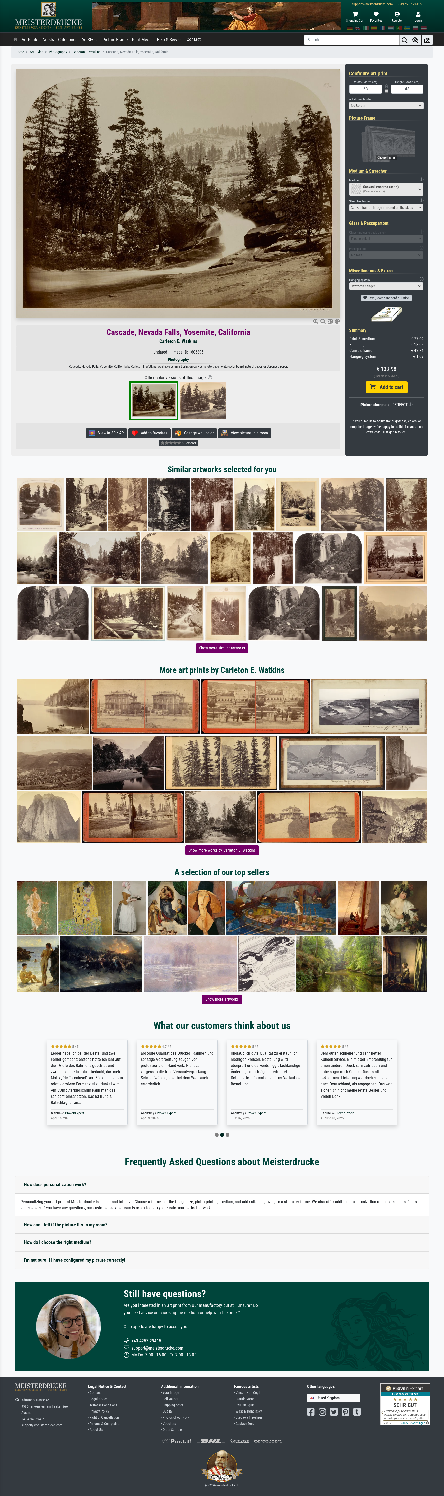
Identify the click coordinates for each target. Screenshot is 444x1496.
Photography (58, 52)
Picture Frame (115, 39)
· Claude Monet (245, 1399)
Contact (194, 39)
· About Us (95, 1430)
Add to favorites (152, 433)
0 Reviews (188, 443)
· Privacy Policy (98, 1411)
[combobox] (386, 105)
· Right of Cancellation (103, 1417)
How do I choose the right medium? (57, 1242)
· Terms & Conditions (102, 1405)
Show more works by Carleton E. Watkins (222, 850)
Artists (48, 39)
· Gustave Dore (244, 1423)
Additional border (360, 99)
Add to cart (389, 387)
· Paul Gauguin (244, 1405)
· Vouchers (168, 1423)
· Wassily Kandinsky (248, 1411)
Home (19, 52)
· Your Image (170, 1393)
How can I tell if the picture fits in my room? (66, 1225)
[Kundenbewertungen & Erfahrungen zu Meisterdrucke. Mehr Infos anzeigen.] (405, 1404)
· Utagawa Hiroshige (248, 1417)
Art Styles (89, 39)
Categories (67, 39)
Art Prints (30, 39)
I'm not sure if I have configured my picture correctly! (74, 1260)
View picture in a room (248, 433)
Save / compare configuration (388, 298)
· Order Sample (171, 1430)
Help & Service (169, 39)
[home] (15, 39)
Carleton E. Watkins (86, 52)
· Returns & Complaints (104, 1423)
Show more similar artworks (222, 648)
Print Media (142, 39)
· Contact (94, 1393)
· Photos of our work (175, 1417)
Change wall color (197, 433)
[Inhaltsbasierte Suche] (415, 40)
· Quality (166, 1411)
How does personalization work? (55, 1184)
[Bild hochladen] (427, 40)
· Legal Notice (98, 1399)
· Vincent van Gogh (247, 1393)
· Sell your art (170, 1399)
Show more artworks (222, 999)
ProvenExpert (71, 1113)
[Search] (404, 40)
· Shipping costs (172, 1405)
